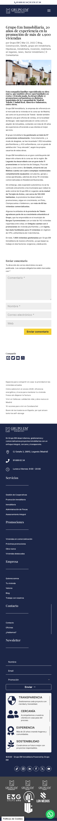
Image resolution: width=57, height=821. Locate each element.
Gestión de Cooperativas (16, 495)
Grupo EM (15, 42)
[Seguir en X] (42, 768)
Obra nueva (11, 549)
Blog (40, 42)
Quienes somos (12, 578)
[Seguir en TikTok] (16, 768)
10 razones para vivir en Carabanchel (22, 406)
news (21, 52)
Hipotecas (11, 49)
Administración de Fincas (17, 509)
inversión (35, 49)
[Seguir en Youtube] (48, 768)
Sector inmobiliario (34, 52)
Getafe (23, 45)
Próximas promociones (16, 544)
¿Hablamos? (11, 632)
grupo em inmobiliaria (39, 45)
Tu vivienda (11, 583)
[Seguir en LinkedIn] (29, 768)
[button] (50, 814)
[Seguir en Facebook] (36, 768)
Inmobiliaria (23, 49)
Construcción (12, 45)
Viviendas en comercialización (19, 539)
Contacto (10, 623)
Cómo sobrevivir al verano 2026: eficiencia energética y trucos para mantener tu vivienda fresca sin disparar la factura (26, 392)
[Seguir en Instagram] (23, 768)
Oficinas (9, 627)
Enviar (28, 686)
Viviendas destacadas (15, 554)
